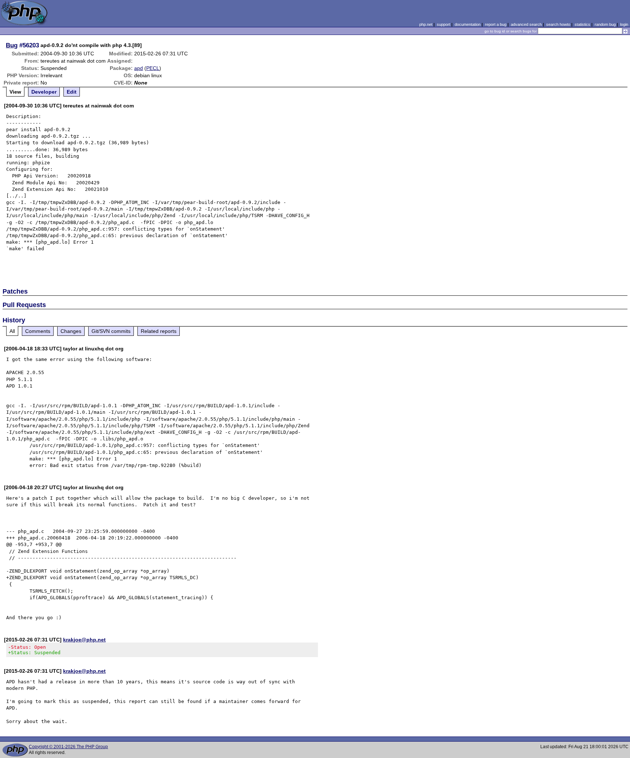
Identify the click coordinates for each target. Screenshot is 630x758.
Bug (12, 45)
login (624, 24)
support (443, 24)
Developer (44, 92)
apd (138, 68)
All (12, 331)
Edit (72, 92)
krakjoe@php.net (84, 640)
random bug (605, 24)
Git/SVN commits (111, 331)
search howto (558, 24)
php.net (425, 24)
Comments (37, 331)
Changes (71, 331)
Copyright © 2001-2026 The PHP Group (68, 746)
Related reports (158, 331)
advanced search (526, 24)
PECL (152, 68)
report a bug (495, 24)
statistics (582, 24)
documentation (468, 24)
